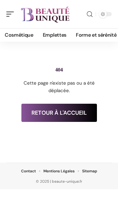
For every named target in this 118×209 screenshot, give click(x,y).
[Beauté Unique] (45, 14)
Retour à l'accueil (59, 113)
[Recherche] (89, 14)
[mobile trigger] (11, 14)
